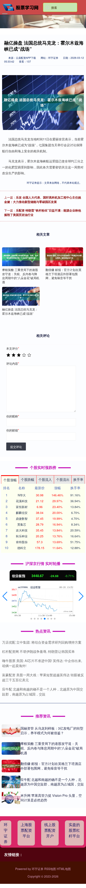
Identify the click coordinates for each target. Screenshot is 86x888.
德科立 (21, 548)
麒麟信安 (22, 513)
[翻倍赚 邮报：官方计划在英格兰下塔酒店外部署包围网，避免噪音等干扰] (64, 256)
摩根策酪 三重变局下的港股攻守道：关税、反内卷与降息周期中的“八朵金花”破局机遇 (51, 748)
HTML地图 (64, 869)
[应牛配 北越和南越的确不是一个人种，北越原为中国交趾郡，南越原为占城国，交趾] (11, 782)
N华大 (22, 495)
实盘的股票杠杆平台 (74, 830)
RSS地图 (50, 869)
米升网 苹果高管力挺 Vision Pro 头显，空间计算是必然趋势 (51, 797)
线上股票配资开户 (50, 830)
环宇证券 (6, 833)
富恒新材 (22, 507)
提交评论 (16, 447)
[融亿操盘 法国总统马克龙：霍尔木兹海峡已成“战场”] (21, 296)
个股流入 (45, 479)
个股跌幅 (27, 479)
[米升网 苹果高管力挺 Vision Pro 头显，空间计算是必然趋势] (11, 798)
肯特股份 (22, 542)
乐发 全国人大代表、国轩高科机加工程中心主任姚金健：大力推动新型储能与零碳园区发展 (42, 199)
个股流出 (63, 479)
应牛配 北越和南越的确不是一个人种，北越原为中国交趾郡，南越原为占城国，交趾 (42, 692)
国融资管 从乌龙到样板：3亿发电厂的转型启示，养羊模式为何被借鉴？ (51, 730)
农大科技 (22, 530)
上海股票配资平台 (26, 830)
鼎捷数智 (22, 518)
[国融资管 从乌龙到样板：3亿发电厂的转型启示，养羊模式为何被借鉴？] (11, 730)
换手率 (78, 479)
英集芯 (21, 524)
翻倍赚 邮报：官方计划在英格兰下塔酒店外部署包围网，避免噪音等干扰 (50, 766)
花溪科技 (22, 501)
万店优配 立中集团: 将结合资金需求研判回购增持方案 (41, 642)
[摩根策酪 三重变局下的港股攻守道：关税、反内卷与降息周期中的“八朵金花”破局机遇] (21, 256)
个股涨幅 (10, 479)
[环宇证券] (22, 7)
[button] (5, 596)
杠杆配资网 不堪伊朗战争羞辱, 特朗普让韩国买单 (38, 651)
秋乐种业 (22, 536)
